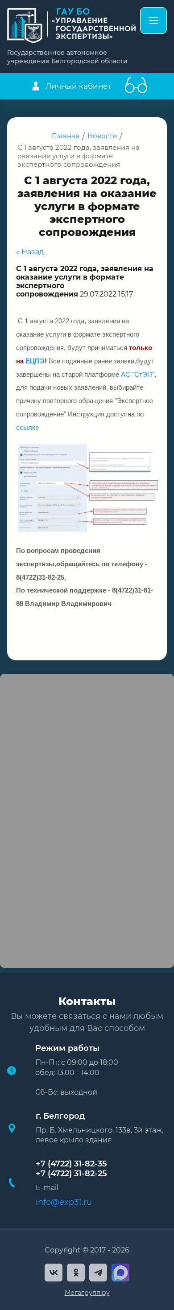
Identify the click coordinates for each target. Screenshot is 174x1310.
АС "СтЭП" (137, 374)
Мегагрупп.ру (87, 1293)
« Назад (30, 251)
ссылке (27, 427)
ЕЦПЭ (35, 361)
